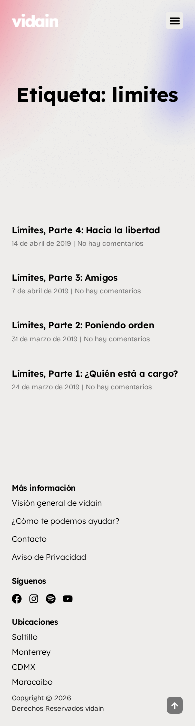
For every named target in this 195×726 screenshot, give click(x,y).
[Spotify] (51, 599)
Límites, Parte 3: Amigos (65, 277)
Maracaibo (32, 682)
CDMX (24, 667)
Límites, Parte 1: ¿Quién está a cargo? (95, 373)
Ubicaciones (35, 622)
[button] (174, 20)
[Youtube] (68, 599)
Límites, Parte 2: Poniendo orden (83, 325)
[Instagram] (34, 599)
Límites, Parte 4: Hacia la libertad (86, 230)
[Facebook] (17, 599)
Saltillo (25, 637)
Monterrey (31, 652)
